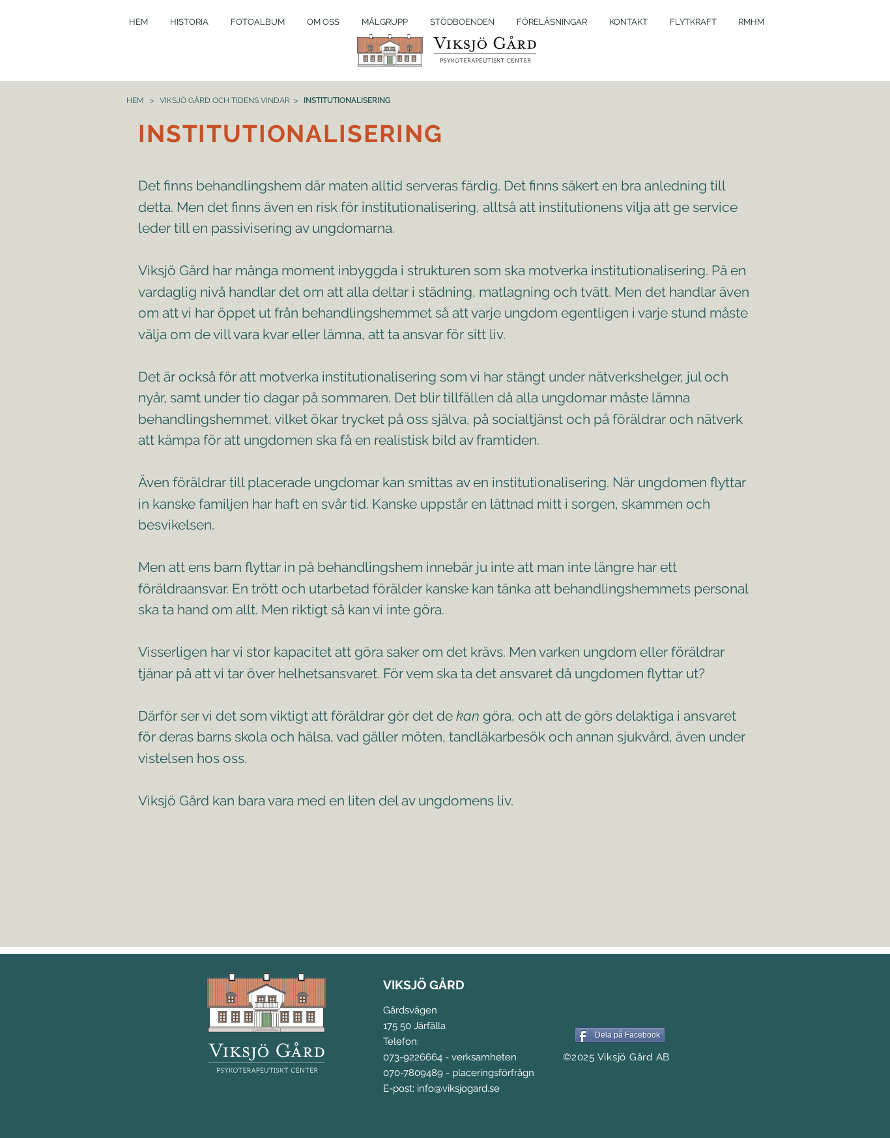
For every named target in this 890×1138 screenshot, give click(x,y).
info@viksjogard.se (458, 1088)
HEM (135, 100)
